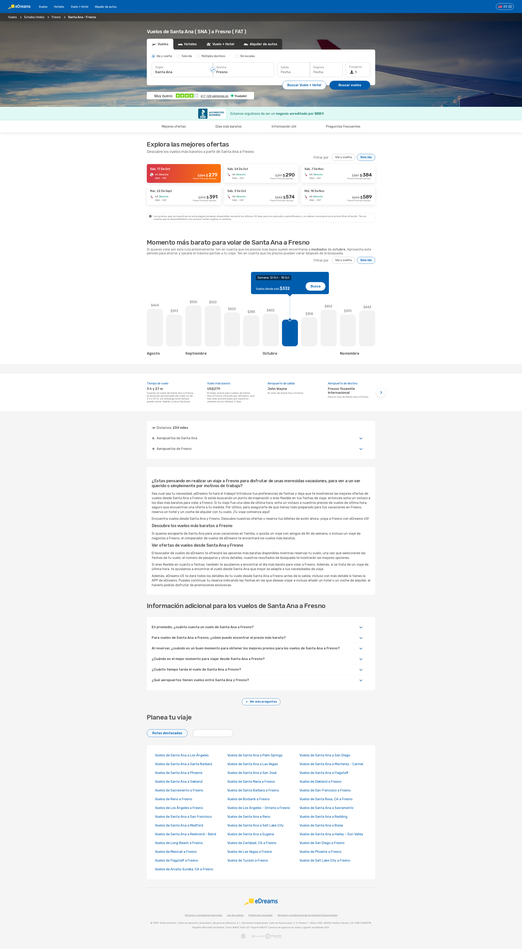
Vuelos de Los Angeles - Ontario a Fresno (258, 808)
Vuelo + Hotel (79, 7)
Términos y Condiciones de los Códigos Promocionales (307, 915)
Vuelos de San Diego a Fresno (322, 843)
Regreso (318, 67)
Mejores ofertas (174, 126)
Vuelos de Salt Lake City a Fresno (325, 860)
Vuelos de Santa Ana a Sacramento (326, 808)
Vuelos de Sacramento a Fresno (179, 790)
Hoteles (59, 7)
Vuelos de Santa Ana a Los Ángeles (182, 755)
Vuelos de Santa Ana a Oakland (178, 781)
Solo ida (366, 157)
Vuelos (43, 7)
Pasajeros (355, 67)
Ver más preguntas (263, 701)
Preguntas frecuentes (343, 126)
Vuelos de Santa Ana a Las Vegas (252, 764)
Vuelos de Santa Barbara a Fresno (253, 790)
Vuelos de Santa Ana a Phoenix (178, 773)
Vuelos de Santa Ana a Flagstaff (324, 773)
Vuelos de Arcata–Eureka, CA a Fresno (184, 869)
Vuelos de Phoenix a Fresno (320, 852)
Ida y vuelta (343, 157)
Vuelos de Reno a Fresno (173, 799)
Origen (159, 67)
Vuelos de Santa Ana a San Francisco (183, 817)
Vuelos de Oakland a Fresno (320, 781)
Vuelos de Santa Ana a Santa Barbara (183, 764)
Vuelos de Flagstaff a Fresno (176, 860)
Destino (221, 67)
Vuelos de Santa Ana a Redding (323, 817)
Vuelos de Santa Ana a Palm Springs (254, 755)
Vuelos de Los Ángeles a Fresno (179, 808)
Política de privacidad (260, 915)
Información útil (284, 126)
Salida (285, 67)
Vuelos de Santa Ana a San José (251, 773)
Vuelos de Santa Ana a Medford (179, 825)
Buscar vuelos (349, 85)
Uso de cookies (235, 915)
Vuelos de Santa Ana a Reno (248, 817)
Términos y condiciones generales (203, 915)
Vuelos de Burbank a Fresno (248, 799)
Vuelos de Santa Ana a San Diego (325, 755)
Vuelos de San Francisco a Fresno (325, 790)
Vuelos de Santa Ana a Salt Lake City (255, 825)
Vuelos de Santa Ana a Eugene (250, 834)
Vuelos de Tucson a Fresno (247, 860)
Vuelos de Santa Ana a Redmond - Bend (185, 834)
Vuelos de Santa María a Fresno (251, 781)
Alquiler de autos (106, 7)
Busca (316, 286)
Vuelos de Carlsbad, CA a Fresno (251, 843)
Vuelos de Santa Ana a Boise (321, 825)
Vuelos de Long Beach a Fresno (179, 843)
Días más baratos (229, 126)
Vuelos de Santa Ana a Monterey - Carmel (331, 764)
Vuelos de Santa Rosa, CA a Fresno (326, 799)
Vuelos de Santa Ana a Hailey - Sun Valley (331, 834)
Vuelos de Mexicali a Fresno (176, 852)
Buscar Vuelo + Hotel (304, 85)
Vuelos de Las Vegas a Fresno (249, 852)
